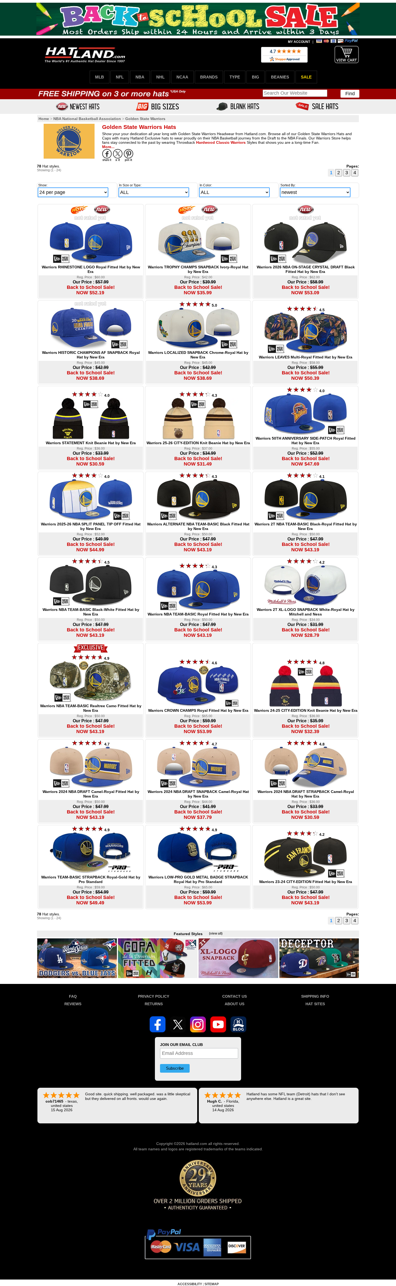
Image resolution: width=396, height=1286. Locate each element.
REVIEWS (72, 1004)
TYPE (235, 77)
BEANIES (280, 77)
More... (108, 147)
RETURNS (154, 1004)
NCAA (182, 77)
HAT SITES (315, 1004)
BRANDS (209, 77)
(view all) (216, 933)
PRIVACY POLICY (153, 996)
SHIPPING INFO (315, 996)
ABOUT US (234, 1004)
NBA (140, 77)
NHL (160, 77)
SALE (306, 77)
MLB (99, 77)
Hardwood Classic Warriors (221, 142)
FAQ (73, 996)
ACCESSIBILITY (190, 1284)
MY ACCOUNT (299, 42)
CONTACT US (234, 996)
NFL (120, 77)
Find (350, 93)
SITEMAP (211, 1284)
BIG (255, 77)
